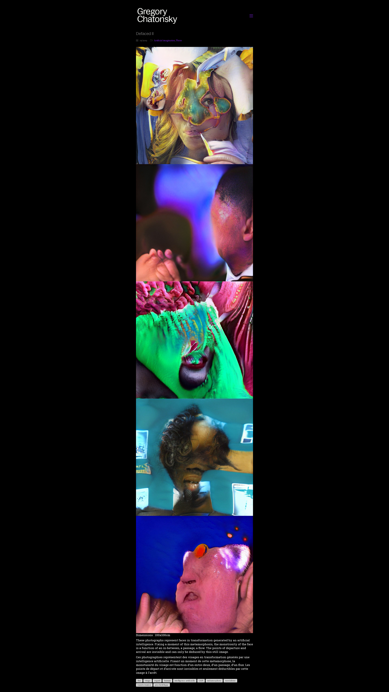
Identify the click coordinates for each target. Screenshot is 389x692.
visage (147, 680)
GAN (201, 680)
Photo (179, 40)
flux (139, 680)
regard (157, 680)
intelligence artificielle (185, 680)
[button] (251, 16)
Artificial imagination (164, 40)
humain (167, 680)
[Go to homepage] (158, 16)
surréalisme (230, 680)
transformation (144, 685)
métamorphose (214, 680)
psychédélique (161, 685)
